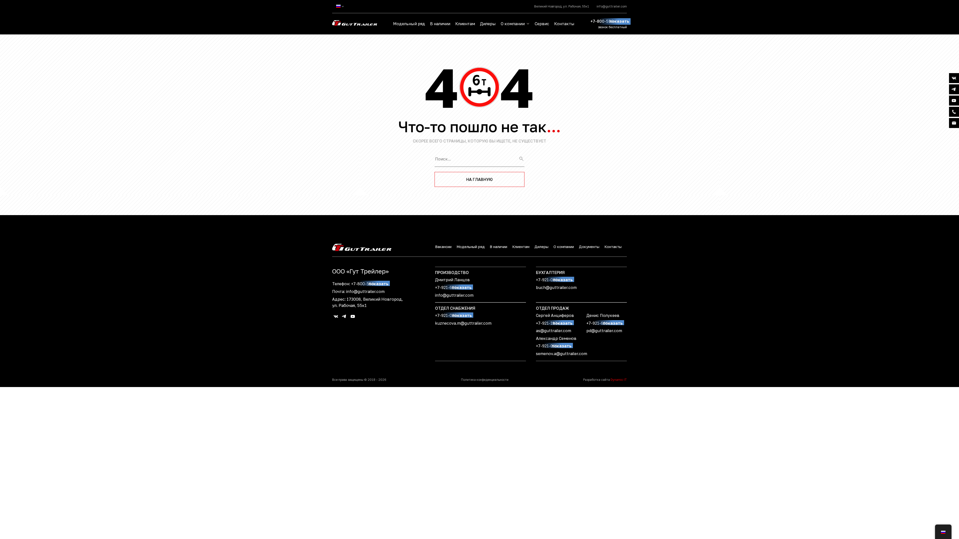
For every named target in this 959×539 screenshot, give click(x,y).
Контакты (564, 23)
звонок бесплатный (612, 27)
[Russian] (338, 6)
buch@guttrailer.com (556, 287)
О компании (513, 23)
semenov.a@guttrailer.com (561, 353)
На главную (479, 179)
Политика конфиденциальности (484, 380)
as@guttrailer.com (553, 330)
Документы (589, 247)
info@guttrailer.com (612, 6)
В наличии (440, 23)
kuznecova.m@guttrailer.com (463, 323)
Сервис (542, 23)
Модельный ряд (409, 23)
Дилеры (488, 23)
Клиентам (465, 23)
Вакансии (443, 247)
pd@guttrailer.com (604, 330)
